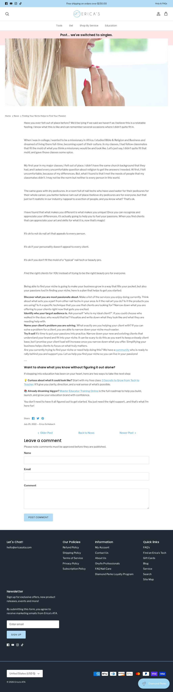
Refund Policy (71, 547)
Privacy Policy (71, 563)
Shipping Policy (72, 552)
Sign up (16, 634)
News (16, 116)
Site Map (148, 579)
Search (147, 574)
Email (27, 469)
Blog (146, 563)
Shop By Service (89, 25)
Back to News (86, 432)
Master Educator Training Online (79, 391)
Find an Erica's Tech (154, 552)
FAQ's (146, 547)
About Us (100, 558)
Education (111, 25)
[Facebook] (6, 3)
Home (8, 116)
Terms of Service (73, 558)
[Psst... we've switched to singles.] (86, 38)
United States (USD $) (22, 673)
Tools (59, 25)
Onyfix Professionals (107, 563)
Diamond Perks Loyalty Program (114, 574)
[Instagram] (16, 3)
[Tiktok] (20, 3)
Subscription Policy (74, 568)
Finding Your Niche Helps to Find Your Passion (44, 116)
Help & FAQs (161, 3)
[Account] (157, 14)
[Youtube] (11, 3)
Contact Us (101, 552)
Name (27, 453)
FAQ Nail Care (103, 568)
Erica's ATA (20, 682)
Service (147, 568)
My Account (102, 547)
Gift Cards (149, 558)
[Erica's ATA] (86, 13)
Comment (30, 485)
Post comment (38, 517)
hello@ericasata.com (19, 547)
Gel (71, 25)
